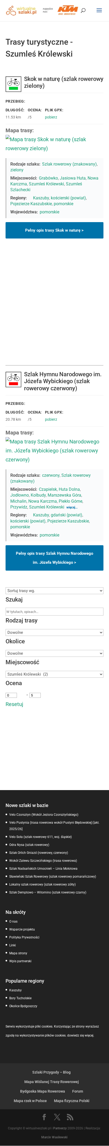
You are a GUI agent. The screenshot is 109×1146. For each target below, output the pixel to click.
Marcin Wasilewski (54, 1137)
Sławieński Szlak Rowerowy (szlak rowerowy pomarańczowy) (52, 876)
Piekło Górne (70, 501)
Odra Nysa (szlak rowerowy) (29, 845)
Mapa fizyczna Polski (71, 1101)
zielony (17, 169)
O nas (13, 921)
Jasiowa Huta (73, 178)
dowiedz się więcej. (80, 1035)
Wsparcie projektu (22, 929)
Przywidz (18, 507)
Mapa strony (18, 953)
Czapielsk (48, 489)
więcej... (72, 507)
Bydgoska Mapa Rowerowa (42, 1091)
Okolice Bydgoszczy (23, 1006)
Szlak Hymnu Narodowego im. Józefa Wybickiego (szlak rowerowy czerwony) (63, 381)
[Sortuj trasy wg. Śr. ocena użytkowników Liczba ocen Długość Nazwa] (55, 590)
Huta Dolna (69, 489)
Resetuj (14, 704)
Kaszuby (41, 197)
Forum (77, 1091)
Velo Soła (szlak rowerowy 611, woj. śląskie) (40, 837)
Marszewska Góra (64, 495)
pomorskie (63, 203)
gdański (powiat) (66, 514)
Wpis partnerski (20, 961)
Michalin (18, 501)
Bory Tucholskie (20, 998)
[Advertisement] (54, 308)
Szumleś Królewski (46, 183)
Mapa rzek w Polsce (30, 1101)
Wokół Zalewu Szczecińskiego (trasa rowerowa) (43, 861)
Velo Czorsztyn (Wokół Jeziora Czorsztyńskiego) (43, 815)
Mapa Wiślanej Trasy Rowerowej (51, 1082)
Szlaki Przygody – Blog (51, 1072)
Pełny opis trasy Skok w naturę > (54, 230)
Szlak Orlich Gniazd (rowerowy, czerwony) (38, 853)
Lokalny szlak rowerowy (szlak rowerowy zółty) (42, 884)
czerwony (51, 475)
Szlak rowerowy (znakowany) (69, 164)
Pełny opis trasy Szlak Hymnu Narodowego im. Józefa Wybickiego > (54, 558)
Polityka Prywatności (24, 937)
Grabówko (48, 178)
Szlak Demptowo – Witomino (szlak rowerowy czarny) (47, 892)
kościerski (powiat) (68, 197)
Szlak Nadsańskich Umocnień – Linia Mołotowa (43, 868)
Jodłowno (19, 495)
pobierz (51, 117)
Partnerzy (60, 1128)
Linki (12, 945)
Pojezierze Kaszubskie (31, 203)
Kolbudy (38, 495)
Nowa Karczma (42, 501)
